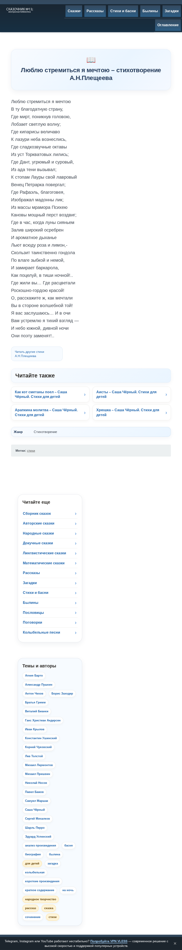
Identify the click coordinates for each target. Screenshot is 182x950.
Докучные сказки (38, 543)
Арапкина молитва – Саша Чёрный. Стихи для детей (46, 412)
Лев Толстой (34, 756)
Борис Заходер (62, 693)
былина (54, 854)
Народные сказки (38, 533)
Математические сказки (44, 563)
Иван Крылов (34, 729)
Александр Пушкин (38, 684)
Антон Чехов (34, 693)
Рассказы (31, 573)
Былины (30, 603)
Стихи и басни (35, 593)
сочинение (32, 917)
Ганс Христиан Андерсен (43, 720)
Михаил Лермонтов (39, 765)
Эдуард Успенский (38, 836)
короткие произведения (42, 881)
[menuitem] (73, 11)
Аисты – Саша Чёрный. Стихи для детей (126, 394)
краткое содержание (39, 890)
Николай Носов (36, 782)
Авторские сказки (38, 523)
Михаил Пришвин (37, 774)
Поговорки (32, 622)
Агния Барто (34, 675)
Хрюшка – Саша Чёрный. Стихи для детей (127, 412)
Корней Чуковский (38, 747)
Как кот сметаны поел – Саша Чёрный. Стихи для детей (41, 394)
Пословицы (33, 613)
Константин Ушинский (41, 738)
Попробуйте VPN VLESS (108, 941)
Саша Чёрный (35, 809)
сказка (48, 908)
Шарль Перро (35, 827)
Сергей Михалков (37, 818)
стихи (31, 450)
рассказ (30, 908)
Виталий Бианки (36, 711)
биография (33, 854)
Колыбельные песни (41, 632)
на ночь (68, 890)
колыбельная (35, 872)
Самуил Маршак (36, 800)
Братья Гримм (35, 702)
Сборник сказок (37, 513)
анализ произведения (40, 845)
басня (68, 845)
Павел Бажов (34, 792)
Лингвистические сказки (44, 553)
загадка (52, 863)
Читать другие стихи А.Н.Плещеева (29, 354)
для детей (32, 863)
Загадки (30, 583)
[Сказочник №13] (19, 10)
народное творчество (40, 899)
